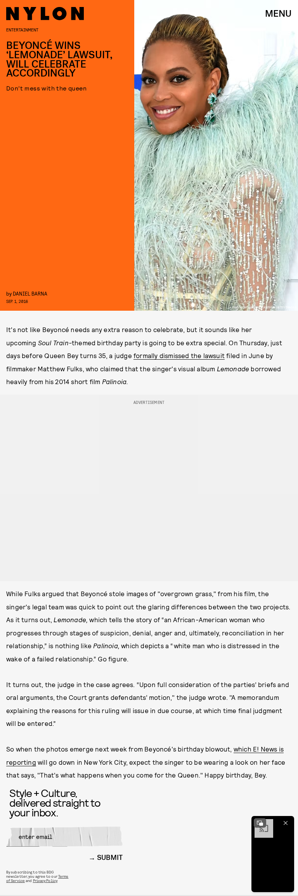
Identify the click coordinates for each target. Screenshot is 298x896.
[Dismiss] (285, 823)
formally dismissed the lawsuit (179, 355)
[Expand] (260, 823)
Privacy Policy (45, 880)
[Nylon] (45, 13)
